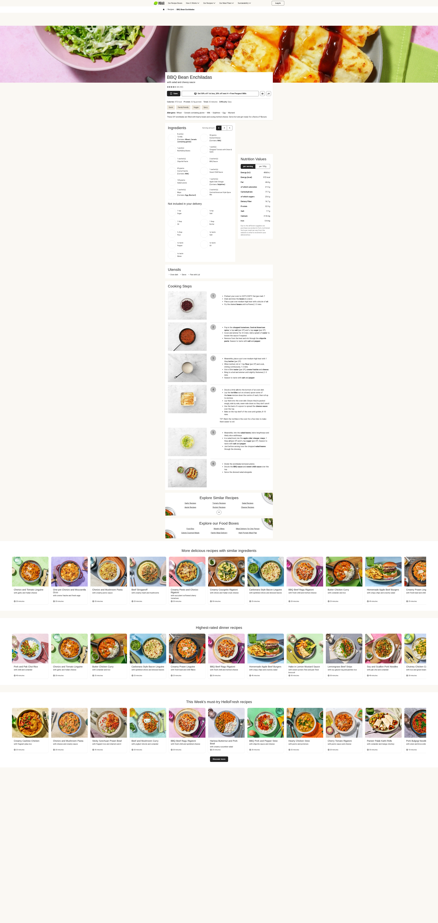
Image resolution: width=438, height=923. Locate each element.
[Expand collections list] (219, 512)
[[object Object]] (262, 93)
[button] (200, 128)
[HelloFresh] (159, 3)
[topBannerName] (219, 19)
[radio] (168, 87)
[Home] (163, 9)
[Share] (268, 93)
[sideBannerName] (255, 137)
